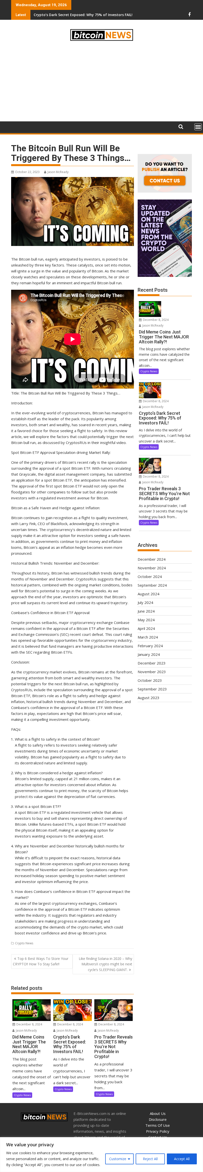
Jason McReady (58, 172)
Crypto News (24, 943)
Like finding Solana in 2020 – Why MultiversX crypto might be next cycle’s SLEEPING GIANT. (105, 964)
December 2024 (152, 559)
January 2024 (149, 654)
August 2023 (148, 697)
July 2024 (145, 602)
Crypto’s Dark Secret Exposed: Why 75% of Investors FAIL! (83, 14)
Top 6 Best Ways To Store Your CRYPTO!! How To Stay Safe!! (40, 961)
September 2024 (152, 585)
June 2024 (146, 611)
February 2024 (150, 645)
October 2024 (150, 576)
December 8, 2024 (29, 1024)
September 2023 (152, 688)
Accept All (182, 1158)
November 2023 (152, 671)
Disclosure (158, 1119)
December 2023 (152, 663)
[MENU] (198, 126)
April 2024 (146, 628)
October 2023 (150, 680)
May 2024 (146, 619)
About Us (158, 1113)
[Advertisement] (101, 82)
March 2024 (148, 637)
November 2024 (152, 567)
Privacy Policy (157, 1131)
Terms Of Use (157, 1125)
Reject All (150, 1158)
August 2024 (148, 593)
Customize (117, 1158)
